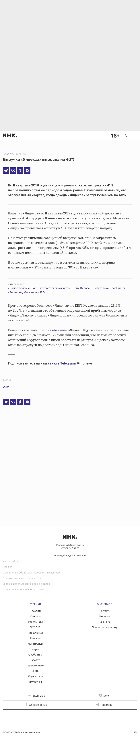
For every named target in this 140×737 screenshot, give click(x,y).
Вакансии (104, 622)
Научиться (35, 682)
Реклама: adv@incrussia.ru (70, 545)
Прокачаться (35, 633)
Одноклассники (38, 705)
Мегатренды (35, 644)
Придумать (35, 649)
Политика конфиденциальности (22, 578)
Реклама (104, 616)
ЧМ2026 (35, 627)
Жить (35, 671)
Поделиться (35, 676)
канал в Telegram (61, 363)
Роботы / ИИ (35, 622)
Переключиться (35, 665)
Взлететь (35, 660)
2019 (6, 386)
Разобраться (35, 655)
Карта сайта (10, 561)
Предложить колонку (104, 627)
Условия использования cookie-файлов (26, 584)
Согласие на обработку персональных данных (31, 572)
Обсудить (35, 611)
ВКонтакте (38, 696)
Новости (9, 154)
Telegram (106, 705)
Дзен (106, 695)
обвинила (60, 330)
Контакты (104, 611)
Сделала (35, 616)
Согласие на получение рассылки (23, 589)
